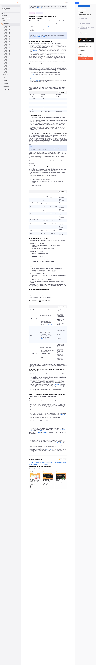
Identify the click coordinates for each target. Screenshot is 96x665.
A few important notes (83, 18)
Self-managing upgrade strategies (83, 26)
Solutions (33, 2)
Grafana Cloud (28, 2)
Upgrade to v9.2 (7, 60)
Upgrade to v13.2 (7, 26)
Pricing (39, 2)
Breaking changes (6, 21)
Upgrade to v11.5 (7, 39)
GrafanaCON (34, 50)
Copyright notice (6, 89)
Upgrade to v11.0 (7, 47)
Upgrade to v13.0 (7, 29)
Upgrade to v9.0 (7, 63)
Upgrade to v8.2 (7, 69)
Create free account (86, 58)
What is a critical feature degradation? (85, 24)
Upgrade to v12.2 (7, 33)
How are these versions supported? (84, 23)
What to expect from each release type (84, 14)
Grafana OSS (38, 26)
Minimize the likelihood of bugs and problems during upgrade (85, 30)
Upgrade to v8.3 (7, 68)
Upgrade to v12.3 (7, 32)
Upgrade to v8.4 (7, 66)
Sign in (73, 2)
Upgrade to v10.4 (7, 48)
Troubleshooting (6, 86)
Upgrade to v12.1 (7, 35)
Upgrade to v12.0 (7, 36)
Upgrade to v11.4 (7, 41)
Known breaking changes (83, 33)
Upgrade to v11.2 (7, 44)
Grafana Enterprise (46, 26)
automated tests (58, 373)
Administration (5, 78)
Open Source (44, 2)
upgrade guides (62, 429)
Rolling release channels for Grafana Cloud (39, 36)
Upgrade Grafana (6, 23)
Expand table (62, 92)
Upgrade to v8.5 (7, 65)
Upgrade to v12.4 (7, 30)
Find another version (5, 16)
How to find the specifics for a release (84, 15)
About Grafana (5, 74)
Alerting (4, 81)
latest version (39, 7)
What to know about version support (84, 22)
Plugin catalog (4, 9)
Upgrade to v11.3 (7, 42)
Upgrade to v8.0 (7, 72)
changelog (40, 430)
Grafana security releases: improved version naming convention (85, 20)
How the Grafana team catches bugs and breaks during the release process (86, 28)
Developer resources (6, 87)
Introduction (5, 75)
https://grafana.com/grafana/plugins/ (53, 442)
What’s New (31, 430)
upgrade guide (38, 432)
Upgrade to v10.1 (7, 53)
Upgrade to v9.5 (7, 56)
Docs (53, 2)
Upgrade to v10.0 (7, 54)
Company (56, 2)
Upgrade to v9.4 (7, 57)
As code (4, 84)
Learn (49, 2)
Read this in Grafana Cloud (83, 5)
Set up (4, 77)
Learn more (49, 0)
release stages (56, 384)
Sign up (77, 2)
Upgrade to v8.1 (6, 71)
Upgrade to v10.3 (7, 50)
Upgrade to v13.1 (7, 27)
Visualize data (5, 83)
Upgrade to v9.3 (7, 59)
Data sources (5, 80)
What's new (5, 20)
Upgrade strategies (7, 24)
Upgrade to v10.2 (7, 51)
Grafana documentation (6, 18)
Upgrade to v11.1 (6, 45)
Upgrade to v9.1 (6, 62)
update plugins (48, 449)
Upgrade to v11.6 (7, 38)
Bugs (80, 32)
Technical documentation (6, 8)
